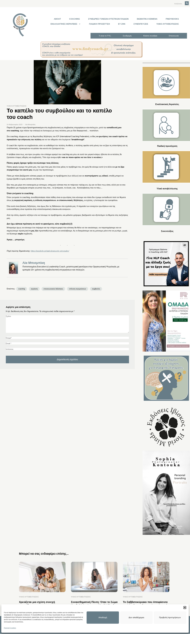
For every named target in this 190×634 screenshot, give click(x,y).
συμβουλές (96, 289)
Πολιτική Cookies (10, 628)
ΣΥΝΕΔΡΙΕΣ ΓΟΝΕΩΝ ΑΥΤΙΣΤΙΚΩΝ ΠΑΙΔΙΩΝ (108, 19)
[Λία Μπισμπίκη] (14, 268)
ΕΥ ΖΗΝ (121, 24)
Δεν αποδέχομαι (136, 617)
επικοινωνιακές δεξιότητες (53, 289)
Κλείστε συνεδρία (150, 36)
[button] (185, 607)
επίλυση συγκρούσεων (77, 289)
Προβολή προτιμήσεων (170, 617)
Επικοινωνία (174, 36)
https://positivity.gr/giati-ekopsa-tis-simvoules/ (50, 251)
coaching (21, 289)
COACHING (74, 19)
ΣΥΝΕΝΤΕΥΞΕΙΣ (141, 24)
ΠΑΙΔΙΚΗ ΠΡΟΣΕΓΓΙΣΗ (99, 24)
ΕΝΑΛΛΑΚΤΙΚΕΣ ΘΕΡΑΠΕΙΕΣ (64, 24)
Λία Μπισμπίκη (33, 263)
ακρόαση (34, 289)
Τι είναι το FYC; (105, 36)
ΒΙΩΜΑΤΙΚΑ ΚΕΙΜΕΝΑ (147, 19)
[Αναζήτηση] (187, 3)
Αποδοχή (102, 617)
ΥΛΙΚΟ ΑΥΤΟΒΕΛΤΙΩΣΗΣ (167, 24)
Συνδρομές (127, 36)
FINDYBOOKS (172, 19)
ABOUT (57, 19)
